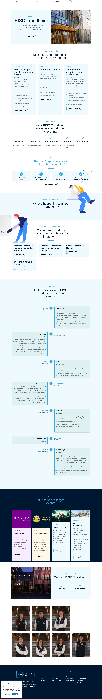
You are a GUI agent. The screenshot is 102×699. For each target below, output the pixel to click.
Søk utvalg (55, 678)
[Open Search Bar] (70, 1)
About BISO (56, 1)
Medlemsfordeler (56, 676)
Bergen (42, 678)
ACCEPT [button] (15, 694)
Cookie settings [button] (7, 694)
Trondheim (43, 683)
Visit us (62, 589)
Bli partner (67, 676)
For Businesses (39, 1)
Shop (51, 1)
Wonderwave (82, 697)
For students (30, 1)
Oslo (41, 676)
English (63, 1)
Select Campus (20, 1)
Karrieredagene (69, 678)
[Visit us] (62, 586)
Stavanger (42, 680)
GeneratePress (31, 697)
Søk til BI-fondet (56, 680)
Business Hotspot (69, 680)
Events (45, 1)
